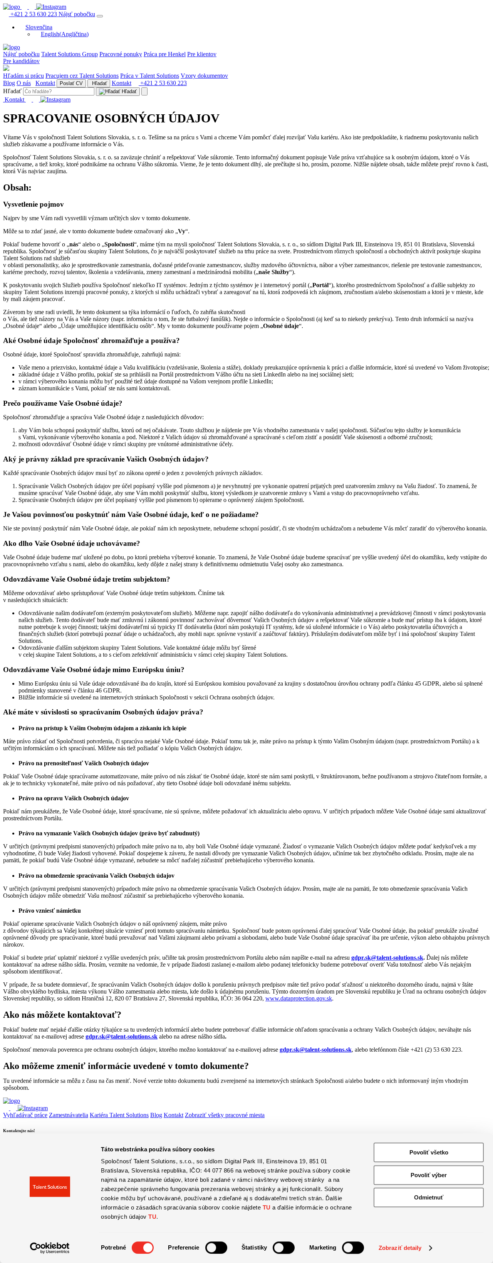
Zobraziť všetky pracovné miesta (225, 1115)
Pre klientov (201, 54)
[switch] (216, 1247)
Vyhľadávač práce (25, 1115)
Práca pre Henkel (165, 54)
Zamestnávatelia (68, 1115)
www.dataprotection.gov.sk (298, 998)
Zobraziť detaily (400, 1248)
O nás (24, 83)
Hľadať (99, 83)
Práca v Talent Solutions (149, 75)
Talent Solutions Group (69, 54)
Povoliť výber (429, 1175)
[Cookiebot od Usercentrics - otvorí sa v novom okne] (50, 1248)
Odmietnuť (428, 1197)
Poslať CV (71, 83)
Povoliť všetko (428, 1152)
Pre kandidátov (21, 61)
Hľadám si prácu (23, 75)
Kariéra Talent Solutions (119, 1115)
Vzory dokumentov (204, 75)
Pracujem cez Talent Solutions (82, 75)
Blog (9, 83)
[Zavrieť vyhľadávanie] (144, 91)
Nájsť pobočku (77, 14)
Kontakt (45, 83)
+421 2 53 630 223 (34, 14)
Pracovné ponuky (120, 54)
